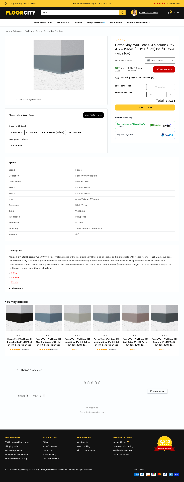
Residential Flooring (122, 450)
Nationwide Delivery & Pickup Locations (94, 3)
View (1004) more (93, 115)
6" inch (14, 282)
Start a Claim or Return (16, 454)
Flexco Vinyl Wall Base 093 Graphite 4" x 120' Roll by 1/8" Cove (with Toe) (164, 342)
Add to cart (145, 107)
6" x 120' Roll (16, 132)
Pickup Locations (43, 22)
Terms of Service (51, 458)
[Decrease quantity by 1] (151, 94)
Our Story (47, 450)
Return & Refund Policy (16, 458)
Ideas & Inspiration (137, 22)
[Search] (122, 12)
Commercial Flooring (123, 446)
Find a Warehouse (86, 450)
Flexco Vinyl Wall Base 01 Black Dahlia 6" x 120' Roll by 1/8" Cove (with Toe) (19, 342)
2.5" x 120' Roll (75, 132)
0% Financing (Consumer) (17, 442)
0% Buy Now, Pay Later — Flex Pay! (22, 3)
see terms (120, 126)
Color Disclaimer (121, 454)
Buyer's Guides (50, 446)
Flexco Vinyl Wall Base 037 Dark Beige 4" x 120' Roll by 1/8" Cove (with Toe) (135, 342)
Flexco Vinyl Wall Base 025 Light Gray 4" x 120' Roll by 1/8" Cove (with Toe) (77, 342)
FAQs (45, 442)
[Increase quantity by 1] (170, 94)
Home (7, 31)
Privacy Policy (49, 454)
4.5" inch (15, 277)
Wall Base (29, 31)
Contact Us (82, 442)
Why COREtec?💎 (96, 22)
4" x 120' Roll (31, 132)
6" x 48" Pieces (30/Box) (53, 132)
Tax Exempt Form (13, 450)
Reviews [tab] (21, 396)
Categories (18, 31)
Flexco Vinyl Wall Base (53, 31)
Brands (78, 22)
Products (62, 22)
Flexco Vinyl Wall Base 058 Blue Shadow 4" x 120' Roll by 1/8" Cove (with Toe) (48, 342)
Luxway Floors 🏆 (121, 442)
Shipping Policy (12, 446)
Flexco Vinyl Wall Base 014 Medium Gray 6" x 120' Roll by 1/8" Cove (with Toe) (106, 342)
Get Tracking (83, 446)
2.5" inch (15, 273)
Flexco (39, 31)
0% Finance (116, 22)
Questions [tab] (37, 396)
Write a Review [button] (158, 391)
